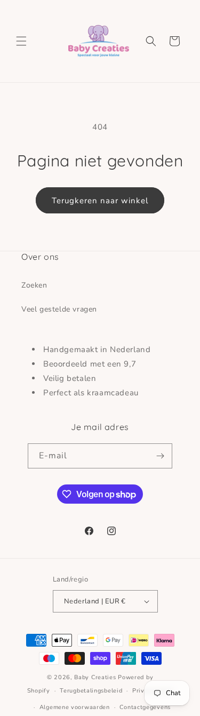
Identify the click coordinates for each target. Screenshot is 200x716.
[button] (21, 41)
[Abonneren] (160, 455)
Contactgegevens (145, 707)
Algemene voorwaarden (74, 707)
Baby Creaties (95, 677)
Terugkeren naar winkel (100, 200)
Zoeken (34, 285)
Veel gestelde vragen (59, 309)
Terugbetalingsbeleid (91, 691)
